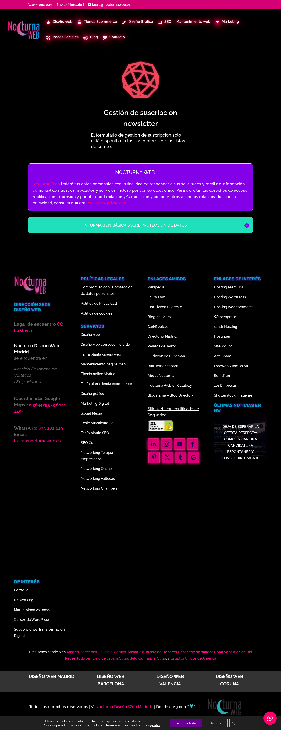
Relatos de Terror (162, 346)
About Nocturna (161, 376)
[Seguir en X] (167, 457)
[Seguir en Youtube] (179, 444)
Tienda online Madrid (98, 374)
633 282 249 (42, 5)
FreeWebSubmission (231, 366)
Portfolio (21, 590)
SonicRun (222, 376)
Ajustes (216, 723)
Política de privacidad (106, 203)
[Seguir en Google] (193, 457)
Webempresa (225, 317)
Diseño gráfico (92, 394)
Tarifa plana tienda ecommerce (106, 384)
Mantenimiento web (193, 22)
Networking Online (96, 469)
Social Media (91, 413)
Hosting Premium (228, 287)
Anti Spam (222, 356)
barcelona (88, 652)
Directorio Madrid (162, 336)
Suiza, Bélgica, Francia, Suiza (142, 658)
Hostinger (222, 336)
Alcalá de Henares (161, 652)
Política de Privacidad (99, 303)
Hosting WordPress (230, 297)
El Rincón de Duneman (166, 356)
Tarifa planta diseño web (101, 354)
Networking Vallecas (98, 478)
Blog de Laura (159, 317)
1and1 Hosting (225, 327)
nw (217, 410)
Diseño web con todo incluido (105, 344)
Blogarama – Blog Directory (171, 395)
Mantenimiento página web (103, 364)
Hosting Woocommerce (234, 307)
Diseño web (90, 335)
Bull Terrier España (163, 366)
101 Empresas (225, 385)
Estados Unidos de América (193, 658)
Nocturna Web (46, 184)
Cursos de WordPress (32, 619)
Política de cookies (96, 313)
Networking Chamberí (99, 488)
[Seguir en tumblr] (180, 457)
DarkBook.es (158, 327)
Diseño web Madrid (51, 676)
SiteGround (223, 346)
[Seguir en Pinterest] (154, 457)
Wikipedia (156, 287)
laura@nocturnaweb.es (37, 441)
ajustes (155, 725)
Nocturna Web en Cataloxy (170, 385)
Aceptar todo (186, 723)
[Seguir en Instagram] (166, 444)
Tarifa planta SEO (95, 433)
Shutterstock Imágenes (233, 395)
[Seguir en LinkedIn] (153, 444)
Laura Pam (156, 297)
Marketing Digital (95, 403)
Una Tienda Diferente (165, 307)
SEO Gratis (89, 443)
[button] (270, 718)
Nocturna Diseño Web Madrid (123, 706)
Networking (23, 600)
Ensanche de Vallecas (196, 652)
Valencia (105, 652)
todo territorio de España (98, 658)
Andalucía (136, 652)
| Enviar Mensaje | (68, 5)
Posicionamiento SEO (98, 423)
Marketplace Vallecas (32, 610)
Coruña (120, 652)
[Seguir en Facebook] (192, 444)
